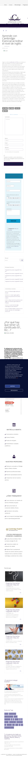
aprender (15, 716)
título (22, 724)
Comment (7, 117)
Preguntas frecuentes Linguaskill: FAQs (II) (14, 281)
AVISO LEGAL (9, 755)
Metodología (18, 5)
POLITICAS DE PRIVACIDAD (17, 755)
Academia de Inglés (12, 713)
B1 (11, 719)
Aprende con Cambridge (9, 716)
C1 (19, 719)
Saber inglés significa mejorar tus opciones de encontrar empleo (12, 296)
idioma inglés (9, 724)
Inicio (5, 5)
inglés (13, 724)
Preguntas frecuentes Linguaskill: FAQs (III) (14, 279)
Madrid (17, 724)
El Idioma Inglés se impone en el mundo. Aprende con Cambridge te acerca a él (13, 310)
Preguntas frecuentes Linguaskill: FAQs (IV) (13, 637)
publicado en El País (14, 62)
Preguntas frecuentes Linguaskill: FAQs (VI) (13, 584)
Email (6, 143)
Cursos (10, 5)
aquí (17, 377)
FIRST (5, 724)
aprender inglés (7, 719)
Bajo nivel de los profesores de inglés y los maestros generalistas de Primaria (13, 301)
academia (6, 713)
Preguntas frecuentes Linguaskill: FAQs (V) (14, 273)
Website (7, 147)
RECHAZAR (14, 390)
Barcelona (16, 719)
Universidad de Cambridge (9, 727)
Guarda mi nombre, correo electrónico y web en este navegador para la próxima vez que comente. (14, 158)
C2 (21, 719)
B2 (13, 719)
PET (19, 724)
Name (6, 138)
